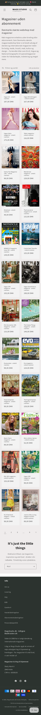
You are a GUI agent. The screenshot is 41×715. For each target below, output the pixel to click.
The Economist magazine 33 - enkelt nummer (30, 211)
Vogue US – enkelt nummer (9, 98)
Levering (8, 592)
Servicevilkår (23, 707)
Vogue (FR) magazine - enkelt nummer (9, 288)
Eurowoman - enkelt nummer (10, 364)
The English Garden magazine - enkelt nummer (30, 401)
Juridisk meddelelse (21, 710)
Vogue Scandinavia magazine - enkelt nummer (30, 288)
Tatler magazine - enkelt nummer (29, 134)
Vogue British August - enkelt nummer (30, 98)
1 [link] (5, 532)
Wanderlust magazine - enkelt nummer (29, 173)
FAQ (6, 597)
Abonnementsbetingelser (14, 618)
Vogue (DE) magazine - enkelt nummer (29, 478)
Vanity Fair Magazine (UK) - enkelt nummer (10, 173)
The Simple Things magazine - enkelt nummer (29, 326)
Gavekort (8, 607)
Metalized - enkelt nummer (9, 211)
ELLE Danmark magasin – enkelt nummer (9, 516)
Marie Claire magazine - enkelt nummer (9, 440)
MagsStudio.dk (11, 699)
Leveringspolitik (33, 707)
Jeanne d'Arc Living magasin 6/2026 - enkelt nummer (30, 516)
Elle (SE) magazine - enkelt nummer (10, 477)
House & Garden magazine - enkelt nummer (9, 401)
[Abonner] (33, 566)
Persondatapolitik (11, 623)
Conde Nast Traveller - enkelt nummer (30, 249)
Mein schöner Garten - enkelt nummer (30, 439)
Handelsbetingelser (12, 612)
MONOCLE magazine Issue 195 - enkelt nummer (10, 250)
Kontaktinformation (11, 707)
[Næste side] (35, 532)
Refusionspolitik (33, 699)
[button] (4, 9)
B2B (6, 602)
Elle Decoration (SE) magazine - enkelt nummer (10, 326)
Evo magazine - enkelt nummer (29, 364)
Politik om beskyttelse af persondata (22, 703)
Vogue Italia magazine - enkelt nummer (9, 135)
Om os (7, 587)
